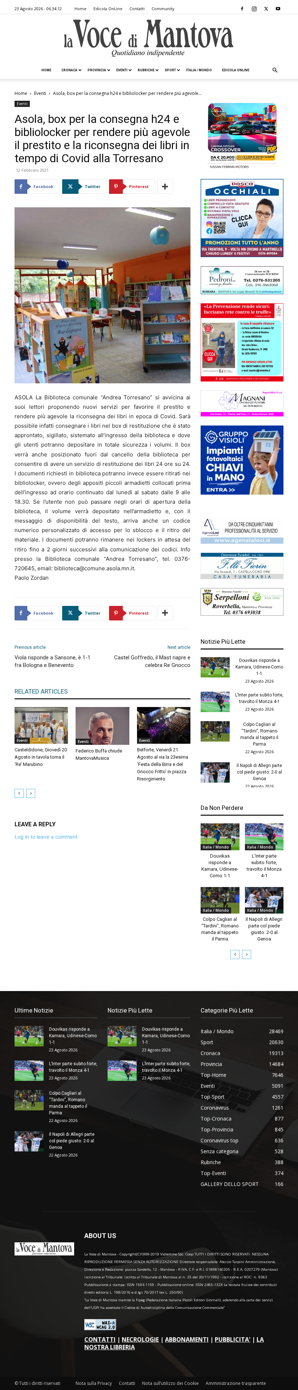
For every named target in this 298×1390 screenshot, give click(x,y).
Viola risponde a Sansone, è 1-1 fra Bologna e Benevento (52, 661)
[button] (274, 70)
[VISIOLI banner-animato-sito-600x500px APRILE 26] (242, 492)
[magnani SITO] (242, 414)
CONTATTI (100, 1339)
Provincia (97, 70)
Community (163, 8)
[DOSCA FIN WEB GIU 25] (242, 255)
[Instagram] (254, 9)
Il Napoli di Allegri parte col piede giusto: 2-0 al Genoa (259, 772)
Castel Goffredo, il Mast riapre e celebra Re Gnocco (152, 661)
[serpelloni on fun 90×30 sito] (242, 613)
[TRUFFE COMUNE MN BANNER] (242, 379)
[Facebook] (242, 9)
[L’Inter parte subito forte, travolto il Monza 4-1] (215, 702)
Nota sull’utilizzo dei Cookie (170, 1383)
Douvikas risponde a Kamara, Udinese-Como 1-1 (259, 667)
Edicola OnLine (107, 8)
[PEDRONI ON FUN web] (242, 292)
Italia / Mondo (199, 70)
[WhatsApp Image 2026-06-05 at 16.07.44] (242, 167)
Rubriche (146, 70)
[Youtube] (278, 9)
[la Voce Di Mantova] (149, 38)
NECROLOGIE (140, 1339)
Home (80, 8)
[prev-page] (19, 793)
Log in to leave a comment (46, 837)
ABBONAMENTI (187, 1339)
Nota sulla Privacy (94, 1383)
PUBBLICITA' (232, 1339)
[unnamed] (242, 541)
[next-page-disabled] (30, 793)
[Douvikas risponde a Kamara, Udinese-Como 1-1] (215, 667)
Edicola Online (235, 70)
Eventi (122, 70)
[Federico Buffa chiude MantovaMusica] (102, 726)
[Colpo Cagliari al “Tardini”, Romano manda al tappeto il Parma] (215, 731)
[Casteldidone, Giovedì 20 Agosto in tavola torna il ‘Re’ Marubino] (41, 725)
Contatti (137, 8)
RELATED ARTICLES (41, 691)
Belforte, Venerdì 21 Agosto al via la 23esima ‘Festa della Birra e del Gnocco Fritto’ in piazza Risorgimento (162, 764)
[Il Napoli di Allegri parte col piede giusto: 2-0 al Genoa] (215, 772)
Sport (170, 70)
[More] (165, 186)
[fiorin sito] (242, 577)
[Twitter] (266, 9)
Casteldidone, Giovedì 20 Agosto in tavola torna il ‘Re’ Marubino (41, 757)
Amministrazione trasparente (236, 1383)
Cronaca (69, 70)
